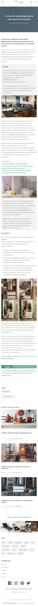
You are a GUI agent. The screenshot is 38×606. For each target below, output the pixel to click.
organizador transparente (16, 134)
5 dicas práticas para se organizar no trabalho (16, 170)
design (26, 542)
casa (3, 542)
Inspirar (3, 573)
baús (24, 75)
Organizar (4, 570)
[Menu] (2, 2)
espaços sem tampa (18, 258)
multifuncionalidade (9, 79)
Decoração (18, 542)
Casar (3, 576)
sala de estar (11, 553)
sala (3, 553)
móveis (14, 549)
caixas (28, 270)
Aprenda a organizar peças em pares (13, 168)
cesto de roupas (23, 210)
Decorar (3, 564)
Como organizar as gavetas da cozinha (13, 172)
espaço (14, 73)
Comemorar (5, 567)
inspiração (15, 546)
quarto (32, 549)
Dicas (32, 542)
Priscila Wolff (6, 356)
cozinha (10, 542)
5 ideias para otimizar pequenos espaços (14, 163)
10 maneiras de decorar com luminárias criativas (17, 166)
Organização (5, 391)
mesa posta (5, 549)
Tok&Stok (21, 553)
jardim (23, 546)
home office (5, 546)
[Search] (36, 2)
